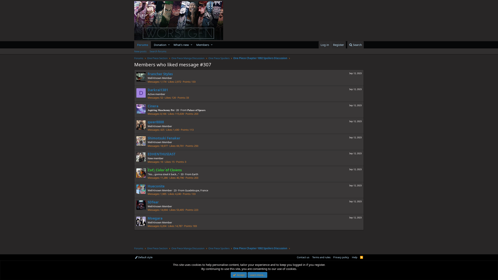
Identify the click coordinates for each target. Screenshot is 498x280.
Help (354, 257)
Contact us (303, 257)
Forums (142, 45)
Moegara (155, 218)
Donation (160, 45)
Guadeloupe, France (196, 190)
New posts (140, 51)
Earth (195, 174)
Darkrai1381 (158, 90)
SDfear (153, 202)
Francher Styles (160, 74)
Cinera (153, 106)
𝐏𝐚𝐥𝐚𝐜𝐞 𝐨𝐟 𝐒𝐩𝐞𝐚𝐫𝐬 (196, 110)
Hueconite (156, 186)
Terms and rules (321, 257)
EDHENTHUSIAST (161, 154)
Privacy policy (341, 257)
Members (202, 45)
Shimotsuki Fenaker (164, 138)
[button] (169, 44)
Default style (145, 257)
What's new (181, 45)
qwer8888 (156, 122)
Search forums (158, 51)
